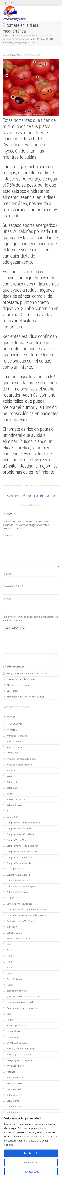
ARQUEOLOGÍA (14, 747)
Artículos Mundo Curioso (19, 764)
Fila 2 (9, 950)
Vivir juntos (12, 690)
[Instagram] (11, 3)
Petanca (11, 1071)
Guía (9, 1013)
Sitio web (7, 598)
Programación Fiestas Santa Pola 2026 (27, 673)
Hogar (10, 1019)
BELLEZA (11, 793)
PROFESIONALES (15, 1077)
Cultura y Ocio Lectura (18, 880)
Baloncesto (12, 782)
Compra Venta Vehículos (19, 857)
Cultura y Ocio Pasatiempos (21, 886)
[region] (31, 1146)
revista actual (14, 1089)
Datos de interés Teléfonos (21, 921)
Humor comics (14, 1037)
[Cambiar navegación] (55, 13)
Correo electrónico (12, 586)
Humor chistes (14, 1031)
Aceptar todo (31, 1153)
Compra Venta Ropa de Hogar (22, 845)
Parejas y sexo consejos (19, 1054)
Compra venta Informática (20, 834)
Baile (9, 776)
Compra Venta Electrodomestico (23, 822)
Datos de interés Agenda (20, 903)
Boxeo (10, 811)
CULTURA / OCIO (15, 868)
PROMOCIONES (14, 1083)
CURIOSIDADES (14, 897)
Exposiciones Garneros (19, 938)
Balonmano (13, 787)
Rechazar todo (31, 1171)
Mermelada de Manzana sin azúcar (25, 696)
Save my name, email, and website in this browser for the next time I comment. (30, 618)
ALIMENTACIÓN (28, 55)
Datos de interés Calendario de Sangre (27, 909)
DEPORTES (12, 926)
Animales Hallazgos (17, 735)
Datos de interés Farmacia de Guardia (26, 915)
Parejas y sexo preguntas (20, 1060)
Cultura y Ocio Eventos (18, 874)
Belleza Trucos (14, 805)
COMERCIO (12, 816)
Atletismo (11, 770)
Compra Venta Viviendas (19, 863)
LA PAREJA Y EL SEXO (17, 1042)
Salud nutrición (14, 1106)
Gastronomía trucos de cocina (22, 1008)
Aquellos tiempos (16, 741)
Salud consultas (15, 1095)
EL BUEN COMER (15, 932)
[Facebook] (5, 3)
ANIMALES (12, 729)
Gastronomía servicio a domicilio (23, 1002)
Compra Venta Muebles (19, 840)
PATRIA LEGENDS (15, 1066)
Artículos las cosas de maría (21, 758)
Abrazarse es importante (20, 685)
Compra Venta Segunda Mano (22, 851)
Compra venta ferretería (19, 828)
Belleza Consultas (16, 799)
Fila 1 (9, 944)
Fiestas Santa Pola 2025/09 (21, 679)
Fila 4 (9, 961)
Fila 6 (9, 973)
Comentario (8, 535)
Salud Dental (13, 1100)
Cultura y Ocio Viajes (17, 892)
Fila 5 (9, 967)
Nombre (7, 573)
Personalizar (31, 1162)
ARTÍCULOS (12, 753)
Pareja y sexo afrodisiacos (20, 1048)
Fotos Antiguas (14, 979)
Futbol (10, 984)
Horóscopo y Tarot (16, 1025)
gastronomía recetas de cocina (23, 996)
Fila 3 (9, 955)
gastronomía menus (17, 990)
